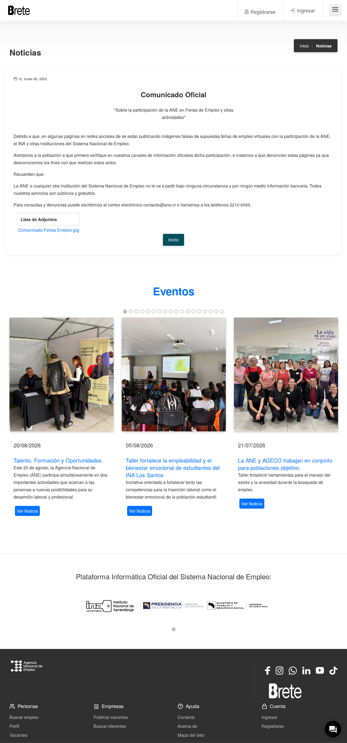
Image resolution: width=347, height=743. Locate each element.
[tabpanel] (61, 417)
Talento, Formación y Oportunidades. (58, 460)
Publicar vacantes (111, 717)
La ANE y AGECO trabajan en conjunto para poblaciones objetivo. (285, 464)
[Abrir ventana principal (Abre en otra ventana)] (285, 690)
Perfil (14, 726)
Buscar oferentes (110, 726)
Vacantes (18, 735)
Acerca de (187, 726)
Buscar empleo (23, 717)
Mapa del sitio (191, 735)
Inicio (304, 46)
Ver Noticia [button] (27, 511)
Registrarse (273, 726)
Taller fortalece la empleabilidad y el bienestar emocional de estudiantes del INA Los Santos (173, 468)
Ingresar (269, 717)
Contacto (186, 717)
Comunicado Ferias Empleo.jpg (48, 230)
